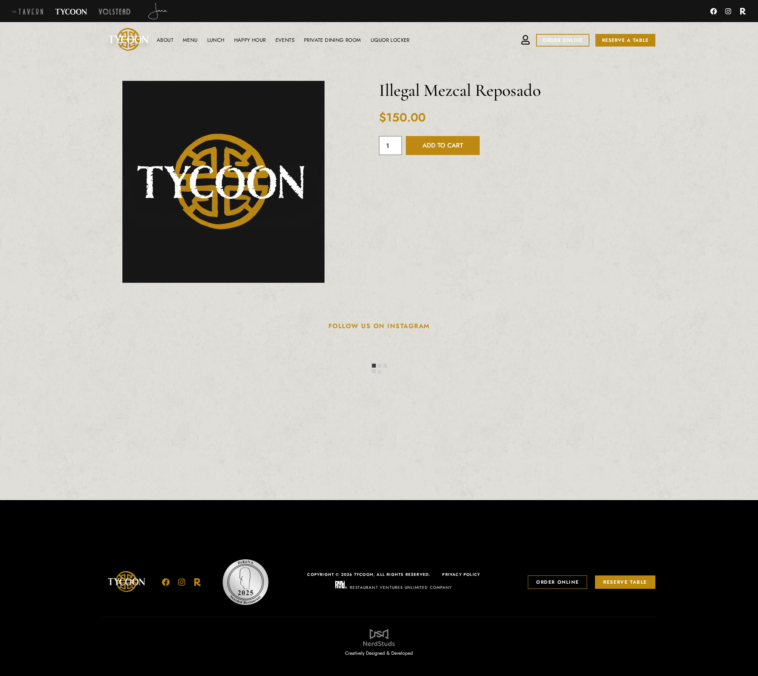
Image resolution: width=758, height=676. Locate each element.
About (165, 40)
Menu (190, 40)
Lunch (216, 40)
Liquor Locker (390, 40)
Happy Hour (250, 40)
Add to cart (442, 145)
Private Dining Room (332, 40)
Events (285, 40)
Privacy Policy (461, 574)
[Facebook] (713, 11)
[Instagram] (728, 11)
